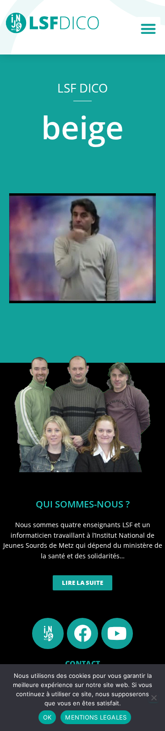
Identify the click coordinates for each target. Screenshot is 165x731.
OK (47, 717)
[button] (149, 29)
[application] (82, 248)
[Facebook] (82, 633)
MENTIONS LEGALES (95, 717)
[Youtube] (116, 633)
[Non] (153, 697)
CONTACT (82, 664)
